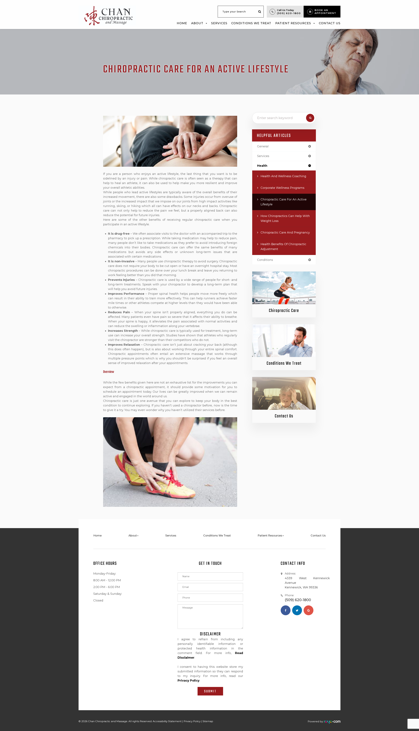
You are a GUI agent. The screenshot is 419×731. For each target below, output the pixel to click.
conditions (265, 260)
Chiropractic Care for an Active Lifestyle (284, 202)
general (263, 146)
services (263, 156)
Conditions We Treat (251, 23)
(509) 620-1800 (289, 13)
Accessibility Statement (167, 721)
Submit (210, 691)
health (262, 166)
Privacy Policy (192, 721)
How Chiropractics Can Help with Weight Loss (285, 218)
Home (182, 23)
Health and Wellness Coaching (283, 176)
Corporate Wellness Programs (282, 188)
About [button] (197, 23)
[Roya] (332, 721)
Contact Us (329, 23)
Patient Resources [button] (293, 23)
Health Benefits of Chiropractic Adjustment (283, 246)
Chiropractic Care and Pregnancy (285, 232)
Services (219, 23)
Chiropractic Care (284, 310)
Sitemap (208, 721)
